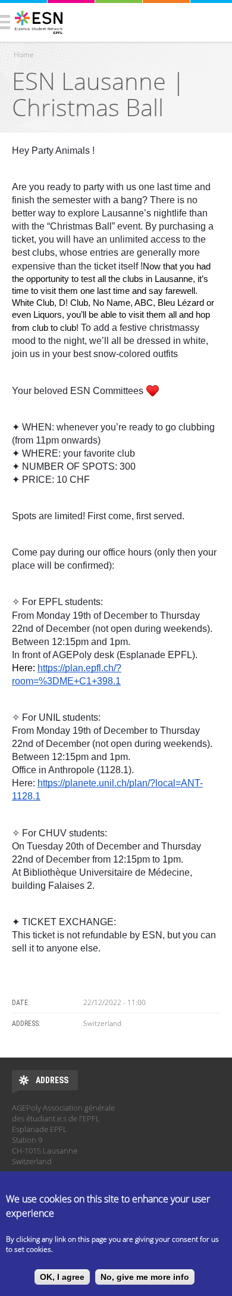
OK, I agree (62, 1277)
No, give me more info (145, 1277)
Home (24, 54)
